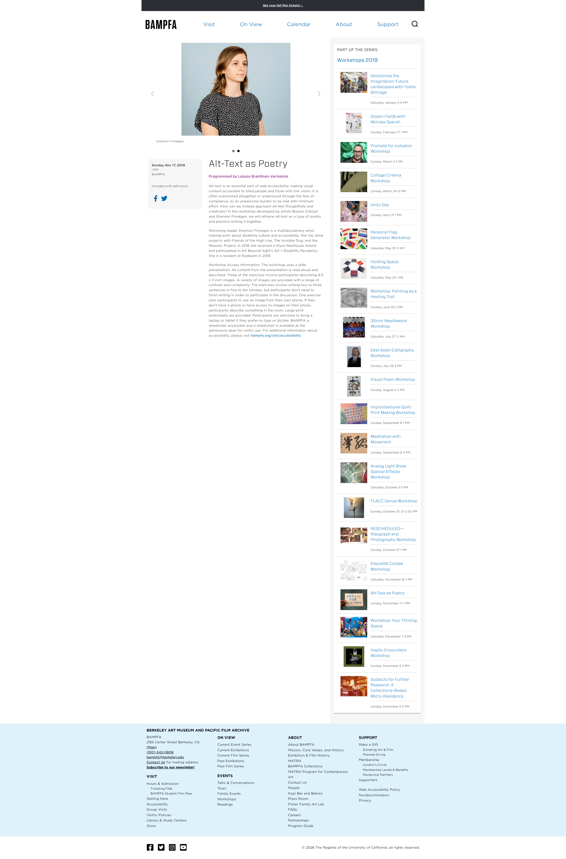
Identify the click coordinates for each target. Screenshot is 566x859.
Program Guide (300, 826)
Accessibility (157, 804)
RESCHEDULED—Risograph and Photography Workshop (393, 534)
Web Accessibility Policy (379, 789)
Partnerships (298, 820)
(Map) (152, 747)
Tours (221, 788)
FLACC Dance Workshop (394, 501)
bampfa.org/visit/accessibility (276, 335)
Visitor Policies (159, 815)
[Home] (165, 24)
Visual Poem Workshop (393, 379)
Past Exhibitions (230, 761)
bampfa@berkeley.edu (165, 757)
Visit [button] (209, 24)
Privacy (365, 800)
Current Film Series (233, 755)
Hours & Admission (163, 783)
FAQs (292, 809)
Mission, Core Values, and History (316, 750)
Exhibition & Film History (309, 755)
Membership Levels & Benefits (385, 770)
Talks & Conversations (235, 783)
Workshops (226, 799)
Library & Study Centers (167, 820)
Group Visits (157, 809)
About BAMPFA (301, 744)
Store (151, 826)
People (294, 788)
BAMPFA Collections (305, 766)
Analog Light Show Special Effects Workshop (388, 471)
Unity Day (380, 204)
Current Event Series (234, 744)
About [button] (344, 24)
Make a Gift (368, 744)
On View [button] (251, 24)
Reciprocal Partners (378, 774)
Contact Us (156, 762)
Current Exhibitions (233, 750)
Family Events (229, 793)
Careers (294, 815)
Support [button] (388, 24)
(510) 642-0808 (160, 752)
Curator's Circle (374, 764)
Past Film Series (230, 766)
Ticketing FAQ (161, 788)
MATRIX (294, 761)
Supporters (368, 780)
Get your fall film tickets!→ (283, 5)
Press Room (298, 798)
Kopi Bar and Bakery (305, 793)
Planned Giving (374, 754)
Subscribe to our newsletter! (171, 767)
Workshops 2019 (357, 60)
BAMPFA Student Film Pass (171, 793)
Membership (369, 760)
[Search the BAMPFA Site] (417, 24)
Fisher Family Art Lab (306, 804)
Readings (225, 804)
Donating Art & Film (378, 749)
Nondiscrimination (374, 795)
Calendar (299, 24)
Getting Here (157, 798)
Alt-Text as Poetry (388, 593)
